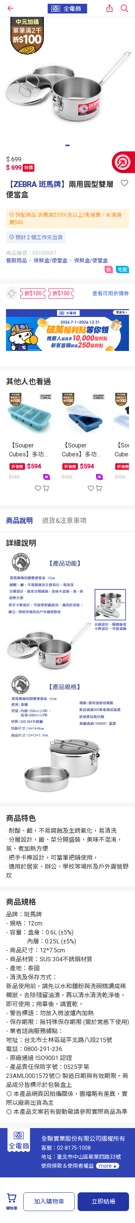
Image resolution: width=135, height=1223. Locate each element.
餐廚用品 (16, 261)
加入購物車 (49, 1201)
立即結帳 (104, 1201)
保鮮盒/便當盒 (51, 261)
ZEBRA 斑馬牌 (37, 184)
